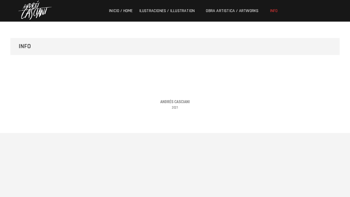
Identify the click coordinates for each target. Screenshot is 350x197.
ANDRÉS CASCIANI (175, 102)
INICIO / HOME (121, 11)
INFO (274, 11)
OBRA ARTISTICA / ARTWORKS (232, 11)
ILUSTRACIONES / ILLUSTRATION (167, 11)
